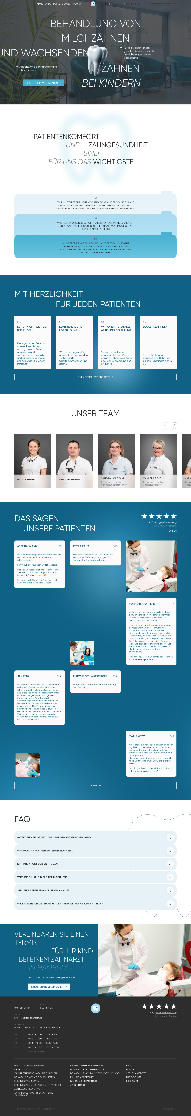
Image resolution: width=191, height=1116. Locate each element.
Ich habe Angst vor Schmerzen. (37, 863)
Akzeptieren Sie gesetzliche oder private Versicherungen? (55, 837)
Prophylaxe (21, 1069)
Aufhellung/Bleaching (27, 1089)
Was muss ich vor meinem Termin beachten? (45, 850)
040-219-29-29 (132, 4)
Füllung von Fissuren (82, 1077)
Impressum (132, 1081)
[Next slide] (174, 426)
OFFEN (173, 530)
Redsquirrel (170, 1109)
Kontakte (131, 1069)
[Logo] (93, 5)
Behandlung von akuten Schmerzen (34, 1077)
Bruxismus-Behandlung (83, 1081)
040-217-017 (46, 1008)
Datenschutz (134, 1077)
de (106, 4)
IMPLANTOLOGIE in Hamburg (29, 1065)
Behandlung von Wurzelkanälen (88, 1069)
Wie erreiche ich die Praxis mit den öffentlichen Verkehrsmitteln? (60, 903)
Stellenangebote (136, 1073)
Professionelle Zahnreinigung (87, 1065)
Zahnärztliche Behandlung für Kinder (36, 1073)
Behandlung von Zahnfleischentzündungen (95, 1073)
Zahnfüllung (77, 1085)
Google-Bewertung (166, 1012)
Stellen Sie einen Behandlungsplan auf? (43, 890)
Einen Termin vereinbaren (163, 4)
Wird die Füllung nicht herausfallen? (42, 877)
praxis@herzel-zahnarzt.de (28, 1017)
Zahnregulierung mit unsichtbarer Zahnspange (34, 1094)
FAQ (128, 1065)
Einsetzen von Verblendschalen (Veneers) (37, 1085)
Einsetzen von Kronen (26, 1081)
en (110, 4)
